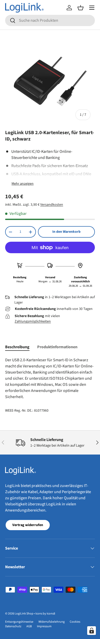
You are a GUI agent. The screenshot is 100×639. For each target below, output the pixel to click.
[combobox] (50, 20)
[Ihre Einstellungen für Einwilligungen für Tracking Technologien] (91, 630)
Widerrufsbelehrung (51, 622)
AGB (29, 626)
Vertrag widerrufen (27, 525)
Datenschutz (13, 626)
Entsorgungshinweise (19, 622)
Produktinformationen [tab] (57, 347)
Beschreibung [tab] (17, 347)
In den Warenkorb (66, 231)
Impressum (44, 626)
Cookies (75, 622)
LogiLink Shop (24, 613)
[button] (80, 7)
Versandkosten (51, 204)
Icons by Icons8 (45, 613)
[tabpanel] (50, 378)
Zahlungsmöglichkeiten (33, 321)
